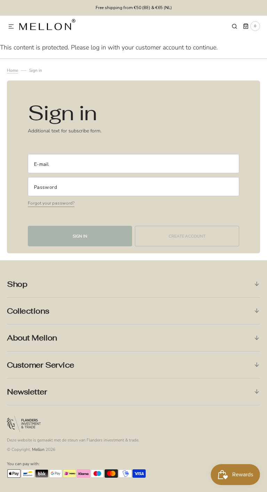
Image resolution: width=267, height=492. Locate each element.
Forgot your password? (51, 203)
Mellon (38, 449)
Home (12, 70)
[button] (11, 26)
